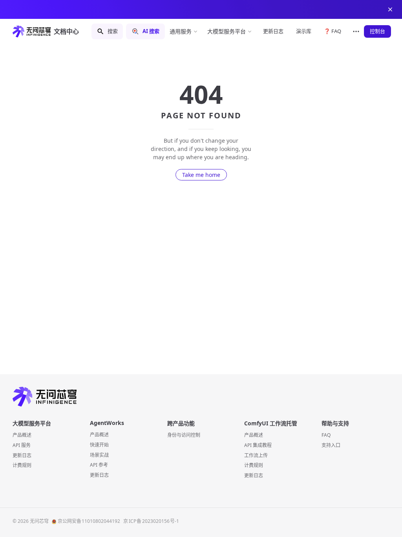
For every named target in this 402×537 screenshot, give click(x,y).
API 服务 (22, 445)
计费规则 (22, 465)
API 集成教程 (258, 445)
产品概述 (22, 435)
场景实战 (99, 455)
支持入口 (331, 445)
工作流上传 (256, 455)
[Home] (201, 397)
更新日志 (22, 455)
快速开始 (99, 444)
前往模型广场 (257, 9)
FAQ (326, 435)
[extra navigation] (356, 31)
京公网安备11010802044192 (89, 521)
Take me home (201, 174)
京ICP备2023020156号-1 (151, 521)
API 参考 (99, 465)
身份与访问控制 (183, 435)
